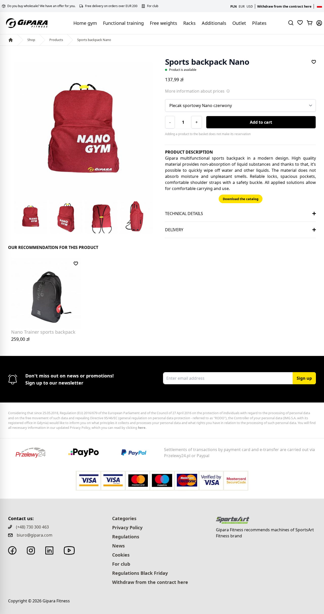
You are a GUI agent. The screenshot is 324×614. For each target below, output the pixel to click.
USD (250, 6)
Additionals (214, 23)
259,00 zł (20, 339)
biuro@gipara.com (34, 535)
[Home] (10, 40)
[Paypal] (137, 453)
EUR (242, 6)
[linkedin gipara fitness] (49, 550)
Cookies (121, 555)
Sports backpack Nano (94, 39)
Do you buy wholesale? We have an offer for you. (41, 6)
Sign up (304, 378)
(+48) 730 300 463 (32, 527)
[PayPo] (87, 453)
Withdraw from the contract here (284, 6)
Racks (189, 23)
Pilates (259, 23)
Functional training (123, 23)
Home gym (85, 23)
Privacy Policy (127, 527)
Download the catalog (240, 199)
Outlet (239, 23)
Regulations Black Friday (140, 573)
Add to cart (261, 122)
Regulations (125, 537)
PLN (233, 6)
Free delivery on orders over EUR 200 (111, 6)
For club (152, 6)
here (142, 427)
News (118, 546)
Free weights (163, 23)
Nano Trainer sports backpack (43, 332)
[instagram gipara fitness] (31, 550)
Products (56, 39)
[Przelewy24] (34, 452)
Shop (31, 39)
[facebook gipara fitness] (12, 550)
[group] (83, 131)
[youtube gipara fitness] (69, 550)
